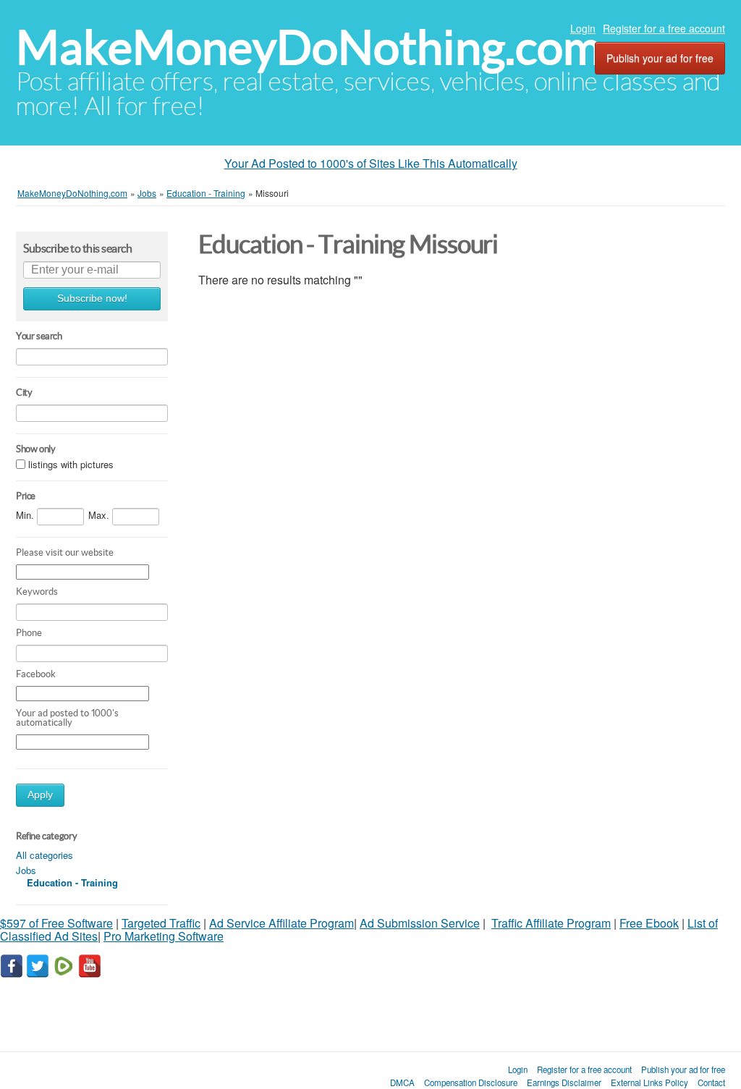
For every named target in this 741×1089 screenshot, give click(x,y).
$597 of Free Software (56, 923)
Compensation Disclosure (470, 1082)
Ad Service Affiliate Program (281, 923)
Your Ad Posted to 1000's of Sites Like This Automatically (370, 163)
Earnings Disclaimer (564, 1082)
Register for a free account (664, 28)
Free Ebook (649, 923)
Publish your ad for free (660, 58)
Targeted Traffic (161, 923)
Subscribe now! (92, 298)
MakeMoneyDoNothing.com (308, 47)
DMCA (402, 1082)
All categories (44, 855)
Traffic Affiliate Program (551, 923)
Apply (40, 794)
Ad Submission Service (420, 923)
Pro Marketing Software (163, 936)
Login (583, 28)
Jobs (26, 870)
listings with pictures (71, 464)
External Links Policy (649, 1082)
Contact (711, 1082)
